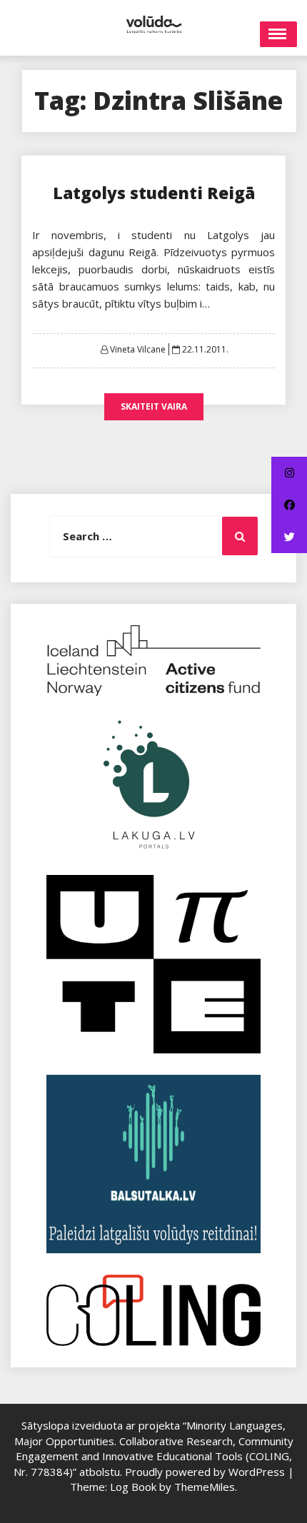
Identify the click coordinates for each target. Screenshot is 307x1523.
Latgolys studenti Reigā (154, 192)
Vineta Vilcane (138, 349)
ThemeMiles (204, 1486)
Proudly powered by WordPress (206, 1471)
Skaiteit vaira (154, 406)
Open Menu (278, 34)
